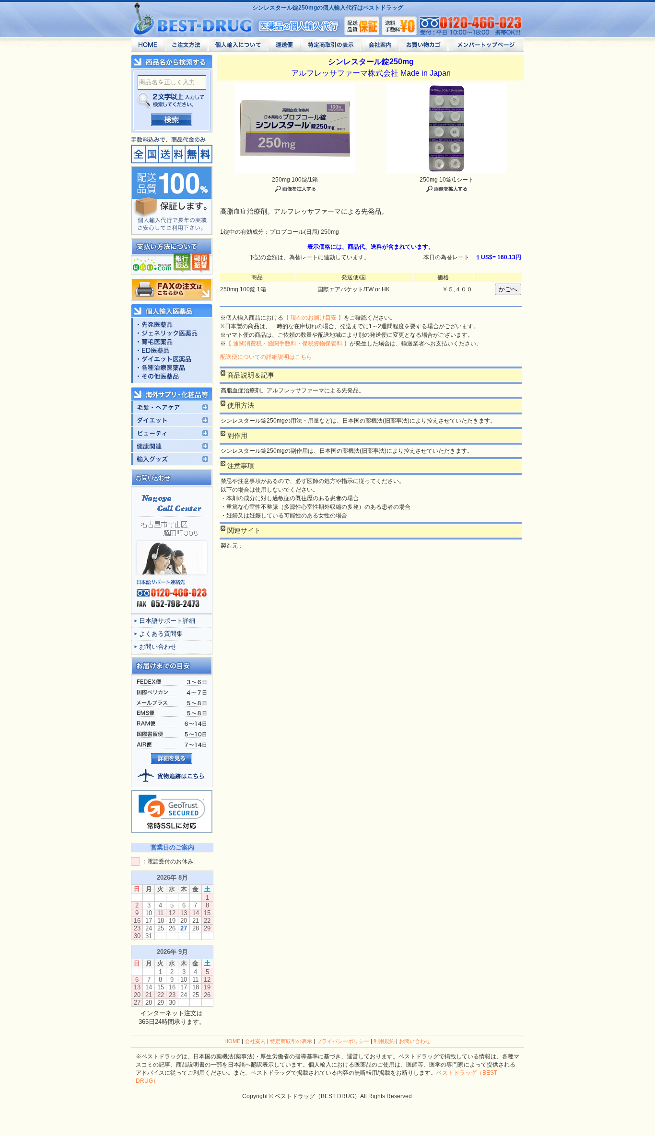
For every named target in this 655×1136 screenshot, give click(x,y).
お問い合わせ (157, 646)
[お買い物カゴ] (423, 47)
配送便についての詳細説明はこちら (266, 357)
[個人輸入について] (238, 47)
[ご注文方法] (186, 47)
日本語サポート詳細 (167, 620)
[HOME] (147, 47)
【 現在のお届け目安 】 (313, 317)
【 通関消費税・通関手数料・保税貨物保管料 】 (288, 343)
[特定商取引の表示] (330, 47)
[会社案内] (379, 47)
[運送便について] (284, 47)
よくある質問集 (161, 633)
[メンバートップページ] (486, 47)
